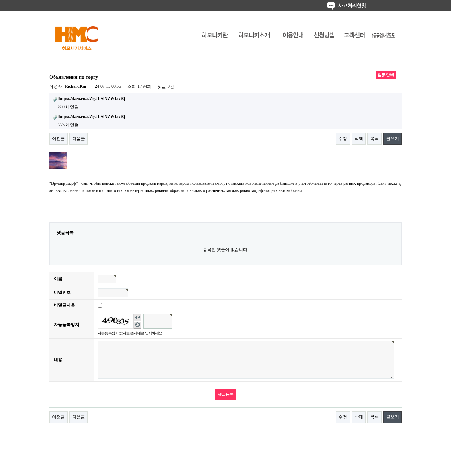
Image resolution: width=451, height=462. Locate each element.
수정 (343, 138)
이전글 (58, 138)
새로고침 (137, 325)
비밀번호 (62, 292)
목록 (374, 138)
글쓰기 (392, 138)
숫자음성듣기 (137, 317)
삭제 (358, 138)
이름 (58, 278)
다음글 (78, 138)
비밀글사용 (64, 305)
